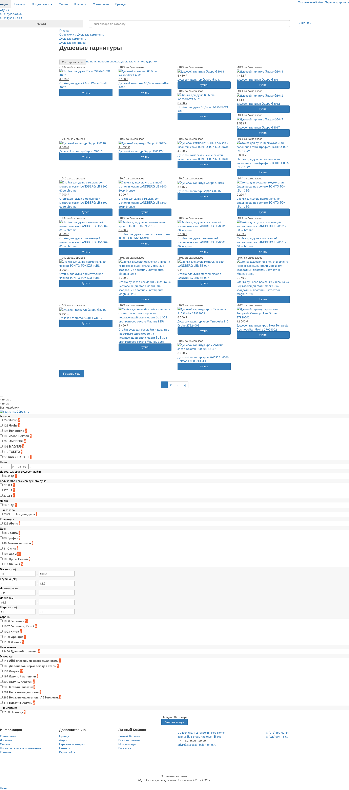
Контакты (80, 4)
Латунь (14, 671)
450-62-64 (11, 14)
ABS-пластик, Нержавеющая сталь (34, 660)
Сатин (11, 548)
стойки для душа (23, 514)
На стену (17, 712)
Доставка (6, 740)
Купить (86, 92)
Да (12, 476)
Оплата (5, 744)
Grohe (13, 425)
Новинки (19, 4)
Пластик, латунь (20, 702)
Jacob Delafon (19, 436)
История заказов (129, 740)
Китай (15, 631)
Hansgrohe (16, 431)
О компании (101, 4)
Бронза (12, 533)
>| (184, 385)
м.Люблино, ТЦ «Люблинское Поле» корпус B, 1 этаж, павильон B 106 (202, 734)
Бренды (120, 4)
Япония (16, 642)
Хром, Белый (18, 559)
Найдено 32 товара (174, 717)
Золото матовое (19, 543)
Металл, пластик (21, 687)
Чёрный (14, 564)
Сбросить (23, 411)
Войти (319, 2)
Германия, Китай (22, 626)
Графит (12, 538)
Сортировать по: (73, 62)
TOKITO (14, 452)
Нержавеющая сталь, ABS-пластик (34, 697)
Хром (13, 554)
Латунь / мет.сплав (22, 676)
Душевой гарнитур (24, 651)
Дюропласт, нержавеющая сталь (32, 666)
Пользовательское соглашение (20, 748)
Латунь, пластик (20, 681)
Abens (13, 523)
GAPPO (12, 420)
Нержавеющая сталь (24, 692)
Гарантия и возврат (72, 744)
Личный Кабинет (129, 736)
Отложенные (306, 2)
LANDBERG (15, 441)
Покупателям (41, 4)
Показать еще (71, 373)
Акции (63, 740)
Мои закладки (127, 744)
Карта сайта (67, 752)
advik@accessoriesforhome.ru (197, 745)
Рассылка (124, 748)
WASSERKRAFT (18, 457)
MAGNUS (15, 446)
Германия (17, 621)
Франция (17, 637)
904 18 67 (11, 18)
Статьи (63, 4)
